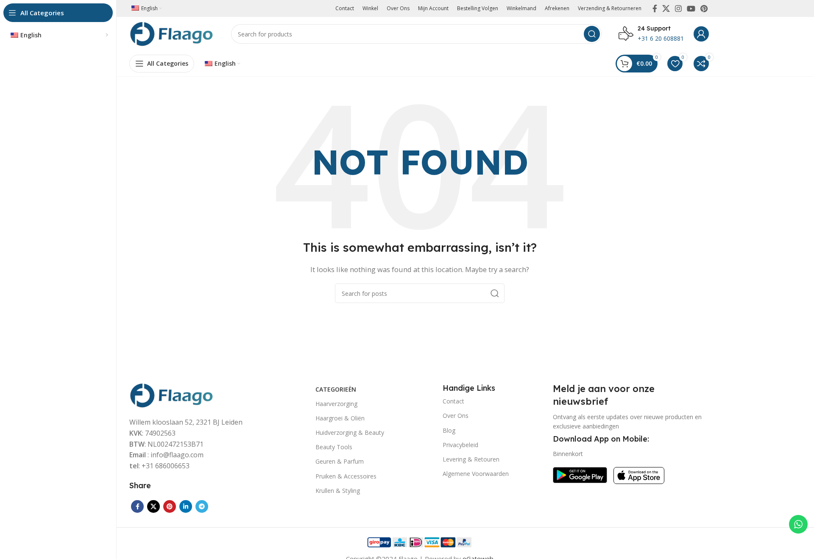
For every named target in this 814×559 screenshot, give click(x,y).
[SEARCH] (592, 34)
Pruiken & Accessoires (345, 476)
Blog (449, 430)
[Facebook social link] (655, 8)
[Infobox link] (651, 34)
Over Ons (455, 416)
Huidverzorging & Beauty (349, 432)
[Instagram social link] (678, 8)
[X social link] (666, 8)
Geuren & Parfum (339, 461)
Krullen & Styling (337, 491)
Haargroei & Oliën (340, 418)
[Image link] (171, 394)
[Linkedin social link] (185, 506)
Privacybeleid (460, 445)
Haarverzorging (336, 404)
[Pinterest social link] (704, 8)
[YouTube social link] (691, 8)
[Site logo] (171, 33)
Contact (453, 401)
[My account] (701, 33)
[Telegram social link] (201, 506)
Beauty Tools (333, 447)
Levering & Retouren (471, 459)
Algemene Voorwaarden (476, 474)
